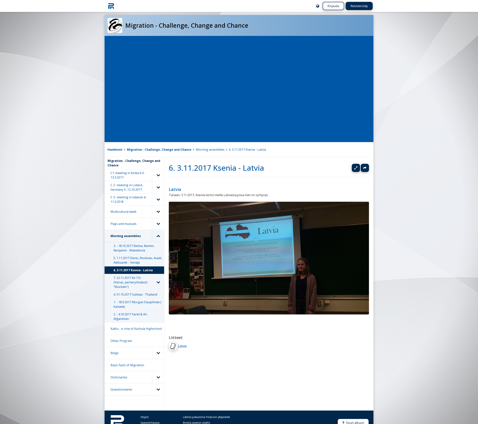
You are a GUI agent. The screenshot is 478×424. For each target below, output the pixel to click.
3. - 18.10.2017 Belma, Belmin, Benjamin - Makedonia (134, 248)
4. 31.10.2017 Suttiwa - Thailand (135, 294)
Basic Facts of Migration (127, 365)
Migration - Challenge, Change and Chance (159, 150)
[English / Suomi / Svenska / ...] (317, 6)
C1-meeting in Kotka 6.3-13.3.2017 (128, 175)
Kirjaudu (333, 6)
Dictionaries (119, 377)
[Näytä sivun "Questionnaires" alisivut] (158, 389)
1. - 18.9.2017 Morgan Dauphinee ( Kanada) (137, 304)
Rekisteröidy (359, 6)
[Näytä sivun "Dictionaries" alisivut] (158, 377)
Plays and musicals (123, 224)
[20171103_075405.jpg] (269, 313)
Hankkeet (115, 150)
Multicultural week (123, 212)
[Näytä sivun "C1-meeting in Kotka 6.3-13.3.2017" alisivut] (158, 175)
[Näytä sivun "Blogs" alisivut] (158, 353)
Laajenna (359, 168)
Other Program (121, 341)
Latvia (175, 189)
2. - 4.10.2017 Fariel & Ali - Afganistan (131, 316)
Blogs (115, 353)
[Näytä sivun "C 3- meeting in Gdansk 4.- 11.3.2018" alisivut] (158, 199)
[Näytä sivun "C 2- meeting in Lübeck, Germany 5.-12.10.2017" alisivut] (158, 187)
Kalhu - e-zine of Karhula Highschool (136, 329)
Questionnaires (121, 389)
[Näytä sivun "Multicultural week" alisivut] (158, 212)
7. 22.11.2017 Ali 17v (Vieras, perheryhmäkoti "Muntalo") (131, 282)
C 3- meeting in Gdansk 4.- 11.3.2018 (129, 199)
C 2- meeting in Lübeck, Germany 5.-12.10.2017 (127, 187)
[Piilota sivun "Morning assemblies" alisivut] (158, 236)
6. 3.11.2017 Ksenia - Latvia (247, 150)
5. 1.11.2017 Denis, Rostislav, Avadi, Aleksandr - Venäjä (138, 260)
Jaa (365, 168)
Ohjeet (144, 417)
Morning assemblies (210, 150)
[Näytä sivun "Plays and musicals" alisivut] (158, 224)
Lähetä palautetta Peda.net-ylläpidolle (206, 417)
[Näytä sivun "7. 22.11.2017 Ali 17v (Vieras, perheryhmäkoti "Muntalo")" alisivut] (158, 282)
